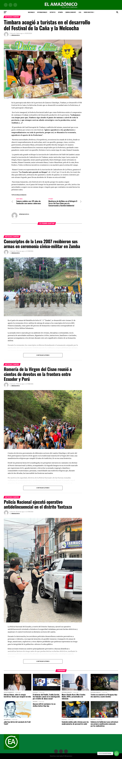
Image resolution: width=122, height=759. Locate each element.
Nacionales (31, 12)
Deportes (52, 12)
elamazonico (15, 35)
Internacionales (42, 12)
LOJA (80, 12)
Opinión (60, 12)
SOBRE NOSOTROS (89, 12)
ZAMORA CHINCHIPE (70, 12)
